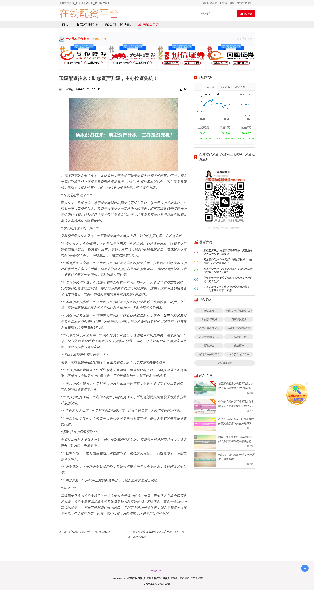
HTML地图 (196, 578)
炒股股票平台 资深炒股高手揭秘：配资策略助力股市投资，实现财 (227, 252)
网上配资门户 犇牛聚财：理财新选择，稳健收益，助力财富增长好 (227, 261)
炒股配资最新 (149, 24)
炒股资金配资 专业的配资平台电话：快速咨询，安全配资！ (227, 279)
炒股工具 (209, 310)
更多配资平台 (243, 39)
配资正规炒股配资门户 (238, 310)
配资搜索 (247, 13)
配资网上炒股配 (118, 24)
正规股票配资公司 (209, 336)
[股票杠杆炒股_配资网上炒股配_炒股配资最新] (89, 13)
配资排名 (209, 345)
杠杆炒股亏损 (209, 319)
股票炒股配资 (238, 319)
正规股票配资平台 (209, 328)
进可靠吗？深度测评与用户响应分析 (89, 531)
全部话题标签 (224, 363)
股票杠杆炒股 (87, 24)
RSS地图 (184, 578)
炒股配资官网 (238, 336)
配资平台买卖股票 (209, 354)
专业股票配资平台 (239, 354)
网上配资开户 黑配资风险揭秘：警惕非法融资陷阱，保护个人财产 (227, 270)
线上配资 (239, 345)
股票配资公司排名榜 (238, 328)
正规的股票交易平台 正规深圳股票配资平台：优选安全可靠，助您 (226, 288)
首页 (65, 24)
